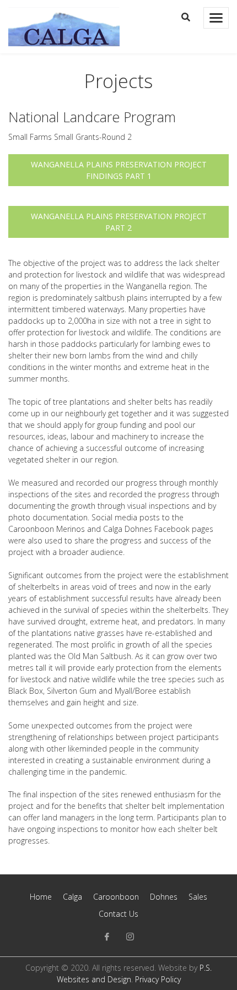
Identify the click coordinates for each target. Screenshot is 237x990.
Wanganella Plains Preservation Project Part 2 (119, 222)
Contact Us (118, 914)
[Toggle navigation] (216, 18)
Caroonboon (116, 896)
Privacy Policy (158, 979)
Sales (197, 896)
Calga (72, 896)
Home (41, 896)
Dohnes (163, 896)
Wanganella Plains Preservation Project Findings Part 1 (119, 170)
